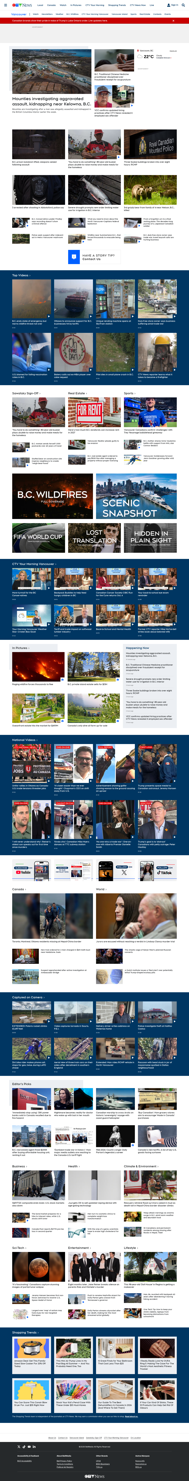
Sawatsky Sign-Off (94, 1438)
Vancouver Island (119, 14)
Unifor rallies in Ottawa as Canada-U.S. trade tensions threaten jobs (30, 787)
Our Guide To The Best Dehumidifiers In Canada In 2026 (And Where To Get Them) (115, 1405)
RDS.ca (138, 1467)
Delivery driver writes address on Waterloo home (113, 1027)
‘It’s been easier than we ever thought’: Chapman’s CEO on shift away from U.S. (71, 788)
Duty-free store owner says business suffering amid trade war (156, 322)
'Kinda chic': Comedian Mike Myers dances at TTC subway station (71, 843)
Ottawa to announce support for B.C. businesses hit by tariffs (73, 322)
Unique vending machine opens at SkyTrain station (113, 322)
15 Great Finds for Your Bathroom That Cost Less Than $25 (115, 1362)
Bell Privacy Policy (64, 1461)
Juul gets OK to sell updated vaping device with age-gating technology (92, 1204)
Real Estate (145, 14)
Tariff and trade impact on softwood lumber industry (72, 630)
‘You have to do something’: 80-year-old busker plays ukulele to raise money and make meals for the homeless (93, 165)
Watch (63, 5)
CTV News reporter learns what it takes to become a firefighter (155, 375)
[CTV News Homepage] (22, 5)
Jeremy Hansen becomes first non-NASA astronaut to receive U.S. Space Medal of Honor (48, 1297)
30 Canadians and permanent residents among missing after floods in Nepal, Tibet (157, 1230)
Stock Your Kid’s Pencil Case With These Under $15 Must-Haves (73, 1403)
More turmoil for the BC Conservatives (24, 594)
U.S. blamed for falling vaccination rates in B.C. (29, 375)
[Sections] (5, 5)
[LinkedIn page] (34, 1446)
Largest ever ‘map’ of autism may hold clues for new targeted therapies (47, 1312)
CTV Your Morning (94, 5)
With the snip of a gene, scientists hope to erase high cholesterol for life (103, 1231)
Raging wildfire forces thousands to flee (32, 684)
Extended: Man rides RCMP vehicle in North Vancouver (115, 1063)
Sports (133, 14)
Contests (157, 14)
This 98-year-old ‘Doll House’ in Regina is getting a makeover (149, 1285)
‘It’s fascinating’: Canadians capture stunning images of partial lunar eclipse (35, 1285)
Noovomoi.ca (140, 1464)
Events (168, 14)
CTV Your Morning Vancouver (95, 14)
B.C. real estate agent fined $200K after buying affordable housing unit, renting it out (31, 1153)
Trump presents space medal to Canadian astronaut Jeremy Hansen (157, 787)
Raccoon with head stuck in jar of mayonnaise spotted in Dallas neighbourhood (155, 1065)
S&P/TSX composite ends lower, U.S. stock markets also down (38, 1204)
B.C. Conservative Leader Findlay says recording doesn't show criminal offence (47, 221)
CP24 (98, 1461)
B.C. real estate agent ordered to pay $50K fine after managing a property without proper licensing (103, 458)
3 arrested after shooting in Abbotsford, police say (38, 207)
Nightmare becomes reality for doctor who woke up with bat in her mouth (73, 1114)
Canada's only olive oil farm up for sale (87, 725)
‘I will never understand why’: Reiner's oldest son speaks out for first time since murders (31, 844)
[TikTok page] (24, 1446)
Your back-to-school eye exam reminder (153, 594)
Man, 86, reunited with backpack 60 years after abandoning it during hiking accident (159, 1296)
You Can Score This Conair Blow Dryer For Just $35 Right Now (30, 1403)
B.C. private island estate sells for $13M (87, 684)
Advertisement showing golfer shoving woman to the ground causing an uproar (115, 788)
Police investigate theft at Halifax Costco (155, 1027)
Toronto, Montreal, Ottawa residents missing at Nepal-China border (46, 941)
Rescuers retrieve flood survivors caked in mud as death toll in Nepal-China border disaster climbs (149, 1204)
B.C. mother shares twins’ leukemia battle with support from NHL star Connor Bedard (159, 443)
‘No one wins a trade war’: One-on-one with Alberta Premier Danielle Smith (113, 844)
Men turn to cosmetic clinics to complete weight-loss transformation (101, 1216)
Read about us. (131, 1416)
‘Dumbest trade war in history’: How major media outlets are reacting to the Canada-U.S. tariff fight (72, 1153)
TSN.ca (99, 1467)
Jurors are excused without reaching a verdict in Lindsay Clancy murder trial (135, 941)
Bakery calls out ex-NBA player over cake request (72, 375)
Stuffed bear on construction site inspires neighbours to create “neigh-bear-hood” (47, 461)
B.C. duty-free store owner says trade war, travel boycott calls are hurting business (158, 237)
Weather (59, 14)
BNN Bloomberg (103, 1464)
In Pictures (75, 5)
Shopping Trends (117, 5)
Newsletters (47, 14)
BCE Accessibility (24, 1461)
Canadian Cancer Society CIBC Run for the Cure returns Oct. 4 (114, 594)
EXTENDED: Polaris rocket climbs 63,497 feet (29, 1027)
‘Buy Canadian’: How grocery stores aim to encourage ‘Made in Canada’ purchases (156, 1115)
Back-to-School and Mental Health (113, 629)
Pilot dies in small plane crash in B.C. (114, 374)
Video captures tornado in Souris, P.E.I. (71, 1027)
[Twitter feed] (18, 1446)
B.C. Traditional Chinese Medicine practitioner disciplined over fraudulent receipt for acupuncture (112, 77)
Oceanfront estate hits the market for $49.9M (35, 725)
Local (40, 5)
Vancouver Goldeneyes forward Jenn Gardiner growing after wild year (158, 458)
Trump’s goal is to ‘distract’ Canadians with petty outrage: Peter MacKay (156, 844)
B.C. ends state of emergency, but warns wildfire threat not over (29, 322)
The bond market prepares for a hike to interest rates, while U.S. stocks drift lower (46, 1216)
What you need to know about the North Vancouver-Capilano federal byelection (103, 221)
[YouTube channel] (29, 1446)
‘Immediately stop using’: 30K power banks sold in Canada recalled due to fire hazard (31, 1115)
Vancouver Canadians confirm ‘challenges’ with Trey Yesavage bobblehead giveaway (148, 431)
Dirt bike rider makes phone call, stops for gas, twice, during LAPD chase (29, 1065)
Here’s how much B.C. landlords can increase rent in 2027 (93, 431)
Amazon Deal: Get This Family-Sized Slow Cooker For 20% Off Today (30, 1364)
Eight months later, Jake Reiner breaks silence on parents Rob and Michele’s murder (93, 1285)
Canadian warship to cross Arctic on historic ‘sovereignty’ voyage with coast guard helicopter (114, 1115)
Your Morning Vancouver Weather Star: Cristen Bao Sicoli (29, 630)
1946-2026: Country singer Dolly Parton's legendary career (111, 1151)
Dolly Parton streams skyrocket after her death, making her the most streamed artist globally (104, 1313)
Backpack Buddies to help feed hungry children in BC (70, 594)
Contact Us (63, 1438)
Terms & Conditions (65, 1464)
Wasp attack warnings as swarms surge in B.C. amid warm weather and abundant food (158, 1215)
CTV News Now (138, 5)
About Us (52, 1438)
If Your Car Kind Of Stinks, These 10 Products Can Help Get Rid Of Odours (156, 1405)
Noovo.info (140, 1461)
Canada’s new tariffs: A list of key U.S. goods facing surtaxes (157, 1151)
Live (152, 5)
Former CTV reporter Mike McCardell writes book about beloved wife (157, 630)
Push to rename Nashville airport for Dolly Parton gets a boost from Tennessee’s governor (104, 1297)
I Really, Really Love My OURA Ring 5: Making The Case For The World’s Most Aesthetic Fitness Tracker (157, 1365)
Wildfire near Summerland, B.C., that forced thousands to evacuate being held (104, 237)
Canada (51, 5)
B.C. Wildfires (72, 14)
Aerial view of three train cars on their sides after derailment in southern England (73, 1065)
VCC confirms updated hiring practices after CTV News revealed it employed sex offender (113, 113)
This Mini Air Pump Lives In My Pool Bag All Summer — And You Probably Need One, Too (72, 1364)
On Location (136, 1438)
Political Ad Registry (65, 1467)
